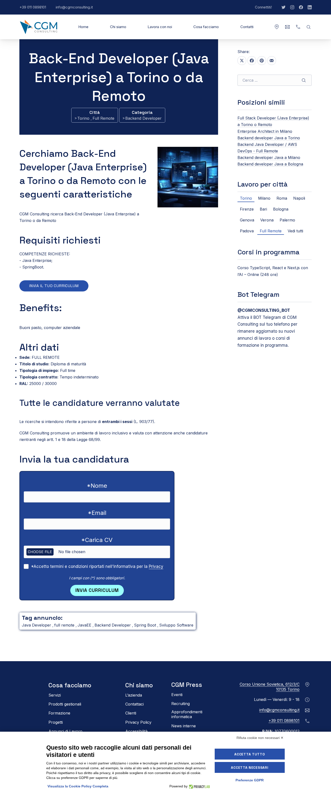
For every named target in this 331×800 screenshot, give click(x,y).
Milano (264, 198)
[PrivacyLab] (199, 786)
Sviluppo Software (176, 625)
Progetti (55, 722)
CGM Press (186, 685)
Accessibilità (136, 731)
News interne (183, 725)
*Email (97, 512)
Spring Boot (145, 625)
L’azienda (133, 695)
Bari (263, 209)
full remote (65, 625)
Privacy (156, 566)
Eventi (176, 694)
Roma (281, 198)
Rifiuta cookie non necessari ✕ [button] (260, 738)
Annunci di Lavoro (65, 731)
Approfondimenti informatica (186, 714)
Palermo (287, 220)
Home (83, 26)
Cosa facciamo (206, 26)
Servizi (54, 695)
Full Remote (103, 118)
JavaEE (85, 625)
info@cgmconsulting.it (77, 10)
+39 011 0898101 (35, 10)
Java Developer (37, 625)
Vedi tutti (295, 230)
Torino (84, 118)
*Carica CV (97, 539)
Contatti (246, 26)
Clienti (130, 713)
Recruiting (180, 703)
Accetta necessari (249, 767)
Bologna (280, 209)
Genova (247, 220)
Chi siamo (118, 26)
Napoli (299, 198)
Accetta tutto (249, 754)
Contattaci (134, 704)
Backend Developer (143, 118)
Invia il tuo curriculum (54, 285)
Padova (247, 230)
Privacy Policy (138, 722)
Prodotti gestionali (64, 704)
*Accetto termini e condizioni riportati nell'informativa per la (97, 566)
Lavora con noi (160, 26)
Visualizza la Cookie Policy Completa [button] (77, 786)
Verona (267, 220)
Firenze (247, 209)
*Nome (97, 485)
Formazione (59, 713)
